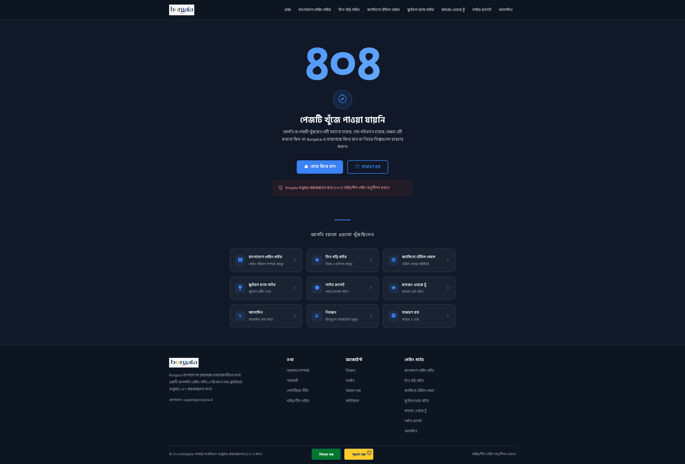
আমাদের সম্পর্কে (298, 371)
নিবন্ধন (350, 371)
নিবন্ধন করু (326, 454)
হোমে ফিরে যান (323, 166)
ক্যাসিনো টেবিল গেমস (383, 10)
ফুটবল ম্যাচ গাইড (420, 10)
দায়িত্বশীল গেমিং (298, 401)
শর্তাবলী (292, 381)
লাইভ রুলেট (481, 10)
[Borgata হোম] (181, 10)
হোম (287, 10)
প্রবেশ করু (359, 454)
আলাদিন (506, 10)
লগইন (350, 381)
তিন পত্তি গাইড (349, 10)
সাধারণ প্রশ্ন (370, 167)
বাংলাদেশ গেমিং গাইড (314, 10)
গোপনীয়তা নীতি (298, 391)
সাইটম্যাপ (352, 401)
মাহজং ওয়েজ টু (453, 10)
